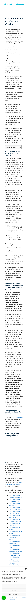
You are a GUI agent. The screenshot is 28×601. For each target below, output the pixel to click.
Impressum (24, 597)
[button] (25, 568)
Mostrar (18, 147)
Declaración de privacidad (13, 598)
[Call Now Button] (4, 598)
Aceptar (14, 586)
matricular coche (18, 417)
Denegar (14, 590)
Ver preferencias (14, 594)
